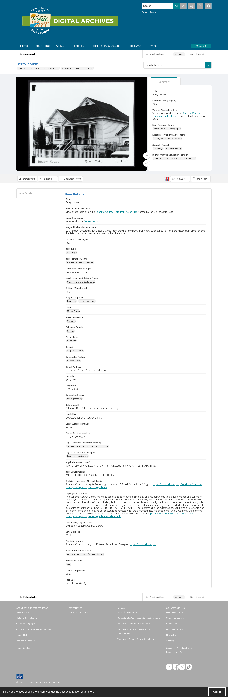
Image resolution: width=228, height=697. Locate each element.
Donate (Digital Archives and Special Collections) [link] (138, 618)
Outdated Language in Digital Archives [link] (33, 629)
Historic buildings (174, 148)
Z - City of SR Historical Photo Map (77, 68)
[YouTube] (169, 667)
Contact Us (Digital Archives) (179, 648)
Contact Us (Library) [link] (175, 618)
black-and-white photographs (167, 128)
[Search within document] (208, 65)
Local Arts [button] (135, 45)
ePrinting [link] (170, 641)
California (71, 321)
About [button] (60, 45)
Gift (69, 564)
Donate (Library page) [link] (127, 612)
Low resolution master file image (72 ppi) (85, 554)
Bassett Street (73, 361)
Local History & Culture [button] (105, 45)
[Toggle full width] (146, 155)
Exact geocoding (74, 399)
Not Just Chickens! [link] (174, 629)
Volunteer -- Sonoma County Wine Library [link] (136, 639)
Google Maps (90, 221)
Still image (72, 252)
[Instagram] (182, 667)
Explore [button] (77, 45)
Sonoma (70, 331)
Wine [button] (153, 45)
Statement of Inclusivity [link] (27, 618)
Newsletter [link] (171, 635)
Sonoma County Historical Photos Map (116, 212)
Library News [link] (172, 623)
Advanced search (149, 12)
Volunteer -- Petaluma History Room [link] (133, 623)
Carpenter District (75, 351)
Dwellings (158, 148)
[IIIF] (166, 179)
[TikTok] (189, 667)
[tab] (164, 81)
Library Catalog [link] (23, 648)
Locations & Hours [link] (174, 612)
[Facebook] (176, 667)
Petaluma (71, 341)
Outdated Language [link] (25, 623)
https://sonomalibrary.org (143, 544)
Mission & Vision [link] (23, 612)
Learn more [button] (87, 691)
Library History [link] (23, 635)
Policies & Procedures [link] (78, 612)
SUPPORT (121, 608)
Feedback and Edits (175, 652)
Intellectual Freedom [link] (25, 641)
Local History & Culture (77, 456)
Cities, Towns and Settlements (168, 138)
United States (73, 311)
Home (24, 45)
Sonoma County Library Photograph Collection (38, 68)
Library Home (41, 45)
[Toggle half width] (146, 163)
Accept (217, 691)
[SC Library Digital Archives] (70, 20)
